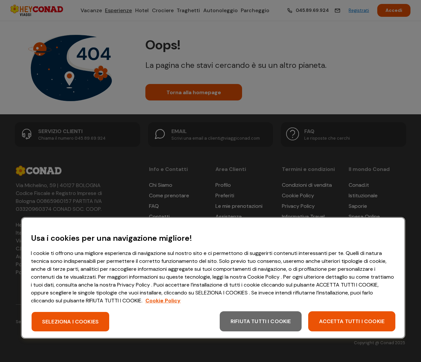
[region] (213, 278)
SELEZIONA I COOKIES (70, 321)
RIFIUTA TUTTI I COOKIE (261, 321)
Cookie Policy (163, 300)
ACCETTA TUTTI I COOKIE (351, 321)
